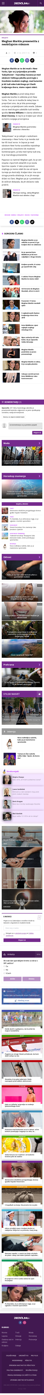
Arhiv (38, 954)
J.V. (9, 53)
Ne (7, 970)
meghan (7, 215)
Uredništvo (23, 1355)
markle (13, 215)
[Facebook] (12, 60)
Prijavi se (37, 433)
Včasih (8, 973)
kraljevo (20, 215)
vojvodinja (35, 215)
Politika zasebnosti (15, 1370)
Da (7, 966)
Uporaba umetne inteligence (22, 1380)
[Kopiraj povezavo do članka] (32, 60)
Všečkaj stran (23, 1000)
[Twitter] (17, 60)
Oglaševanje (11, 1355)
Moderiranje (17, 1360)
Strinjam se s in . (20, 934)
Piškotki (28, 1360)
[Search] (41, 3)
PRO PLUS (34, 1355)
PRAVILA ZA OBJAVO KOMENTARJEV (13, 417)
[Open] (5, 3)
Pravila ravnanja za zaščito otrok (22, 1375)
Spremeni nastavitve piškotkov (22, 1365)
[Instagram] (24, 1322)
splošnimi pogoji (20, 933)
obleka (27, 215)
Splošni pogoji (31, 1370)
